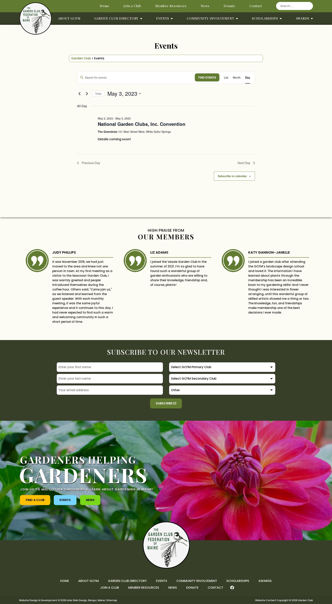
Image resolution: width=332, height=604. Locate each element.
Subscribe (164, 403)
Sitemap (112, 600)
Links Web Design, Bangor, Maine (86, 600)
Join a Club (132, 6)
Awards (302, 18)
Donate (229, 6)
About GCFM (69, 18)
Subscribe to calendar (232, 176)
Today (98, 93)
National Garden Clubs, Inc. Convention (141, 124)
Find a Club (35, 500)
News (205, 6)
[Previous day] (79, 93)
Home (104, 6)
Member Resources (171, 6)
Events (162, 18)
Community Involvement (210, 18)
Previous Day (91, 163)
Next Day (244, 163)
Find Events (207, 77)
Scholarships (265, 18)
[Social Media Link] (232, 587)
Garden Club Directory (116, 18)
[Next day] (87, 93)
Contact (255, 6)
